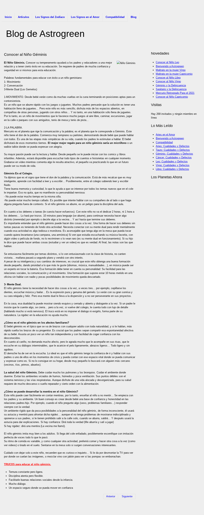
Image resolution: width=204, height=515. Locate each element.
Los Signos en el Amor (85, 17)
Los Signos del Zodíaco (50, 17)
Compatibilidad (115, 17)
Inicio (8, 17)
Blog (133, 17)
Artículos (23, 17)
